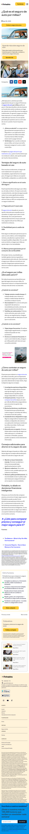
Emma (3, 721)
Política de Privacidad (6, 742)
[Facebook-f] (12, 700)
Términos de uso (12, 769)
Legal (3, 746)
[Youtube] (8, 700)
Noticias (3, 735)
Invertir (3, 709)
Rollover (3, 713)
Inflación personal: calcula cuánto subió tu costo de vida (19, 659)
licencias (21, 780)
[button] (11, 82)
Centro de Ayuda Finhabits (7, 748)
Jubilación (4, 711)
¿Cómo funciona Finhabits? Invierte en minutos (19, 644)
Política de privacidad (20, 769)
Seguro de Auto (5, 729)
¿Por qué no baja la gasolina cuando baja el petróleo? (19, 666)
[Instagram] (4, 700)
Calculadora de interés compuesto (9, 714)
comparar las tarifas (11, 400)
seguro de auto (7, 105)
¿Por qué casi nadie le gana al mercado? (19, 651)
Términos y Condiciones (6, 744)
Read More (15, 647)
